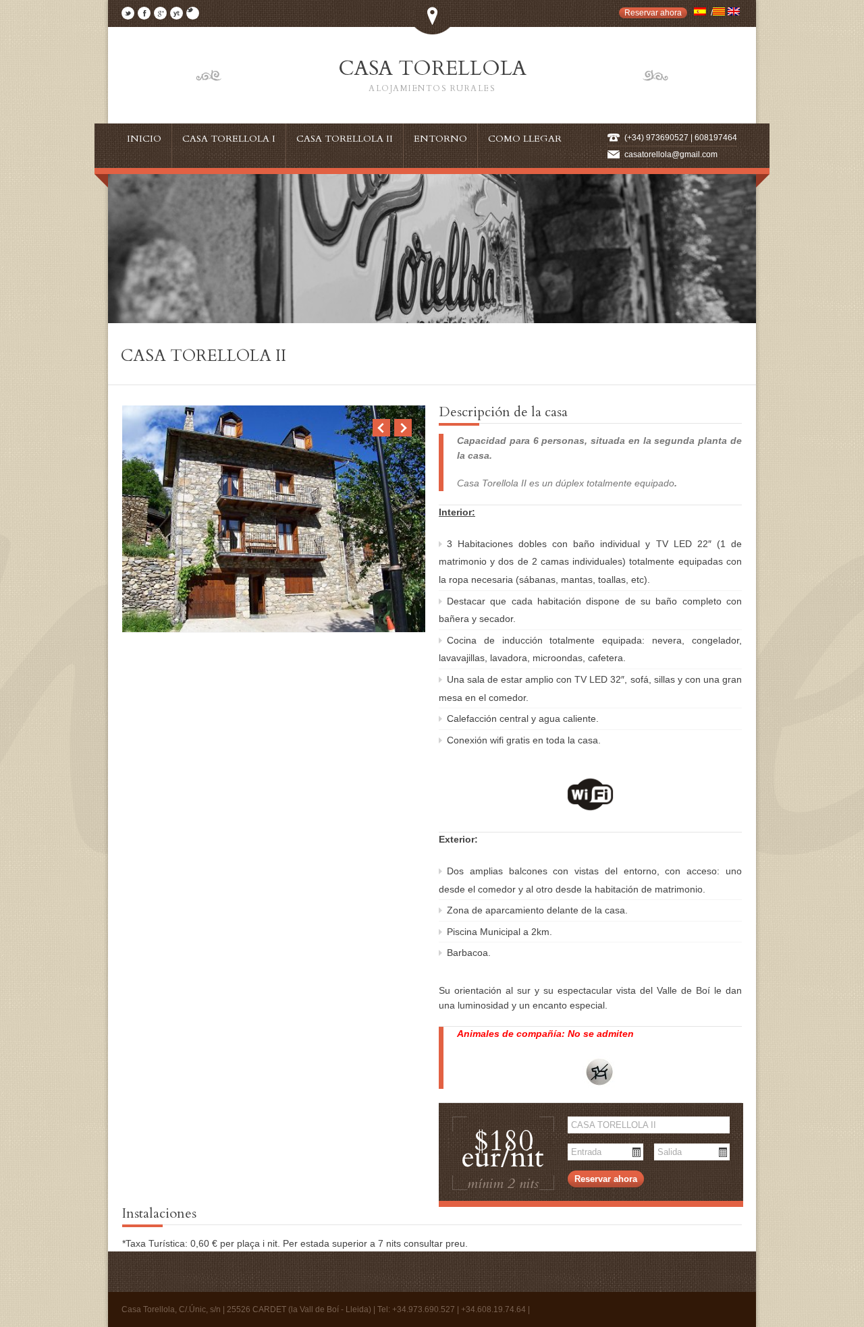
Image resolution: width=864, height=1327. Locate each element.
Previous (381, 427)
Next (403, 427)
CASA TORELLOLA (432, 74)
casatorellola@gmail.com (671, 154)
